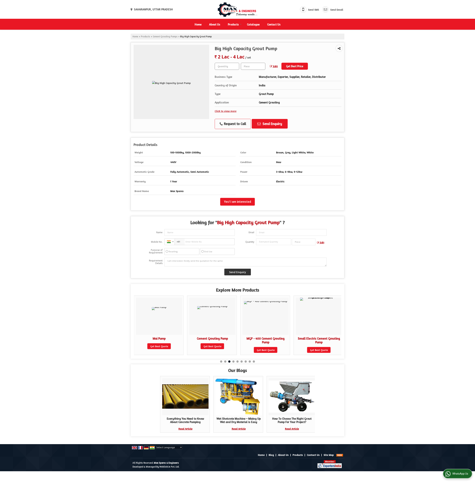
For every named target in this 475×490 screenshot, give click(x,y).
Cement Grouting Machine (319, 338)
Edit (275, 66)
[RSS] (339, 454)
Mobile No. (157, 241)
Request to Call (234, 124)
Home (198, 24)
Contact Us (274, 24)
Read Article (185, 428)
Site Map (329, 454)
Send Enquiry (272, 124)
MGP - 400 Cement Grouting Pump (212, 340)
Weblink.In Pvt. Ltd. (169, 466)
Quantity (249, 241)
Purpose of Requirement (156, 251)
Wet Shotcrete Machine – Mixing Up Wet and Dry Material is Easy (239, 420)
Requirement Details (156, 262)
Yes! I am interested (237, 202)
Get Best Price (294, 66)
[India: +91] (169, 241)
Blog (271, 454)
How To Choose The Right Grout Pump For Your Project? (292, 420)
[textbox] (253, 66)
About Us (214, 24)
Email (251, 232)
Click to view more (225, 111)
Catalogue (253, 24)
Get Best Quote (159, 346)
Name (159, 232)
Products (233, 24)
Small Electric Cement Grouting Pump (266, 340)
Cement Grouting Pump (159, 338)
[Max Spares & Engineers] (237, 9)
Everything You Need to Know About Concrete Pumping (185, 420)
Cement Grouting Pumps (165, 36)
